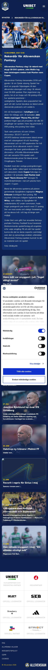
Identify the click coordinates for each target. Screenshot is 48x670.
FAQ (3, 643)
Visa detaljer (35, 364)
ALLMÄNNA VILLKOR (10, 647)
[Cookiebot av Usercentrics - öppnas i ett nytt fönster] (34, 288)
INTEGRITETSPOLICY (9, 651)
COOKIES (5, 659)
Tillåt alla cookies (24, 371)
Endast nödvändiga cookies (24, 380)
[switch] (41, 338)
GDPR (4, 655)
